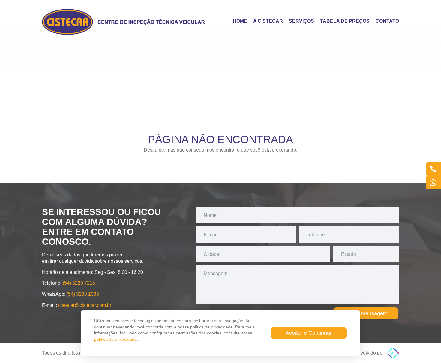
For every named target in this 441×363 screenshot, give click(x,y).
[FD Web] (393, 353)
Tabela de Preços (345, 21)
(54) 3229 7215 (79, 283)
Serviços (301, 21)
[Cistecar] (124, 22)
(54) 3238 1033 (83, 294)
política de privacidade (115, 339)
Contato (387, 21)
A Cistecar (268, 21)
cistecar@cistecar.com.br (84, 305)
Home (240, 21)
